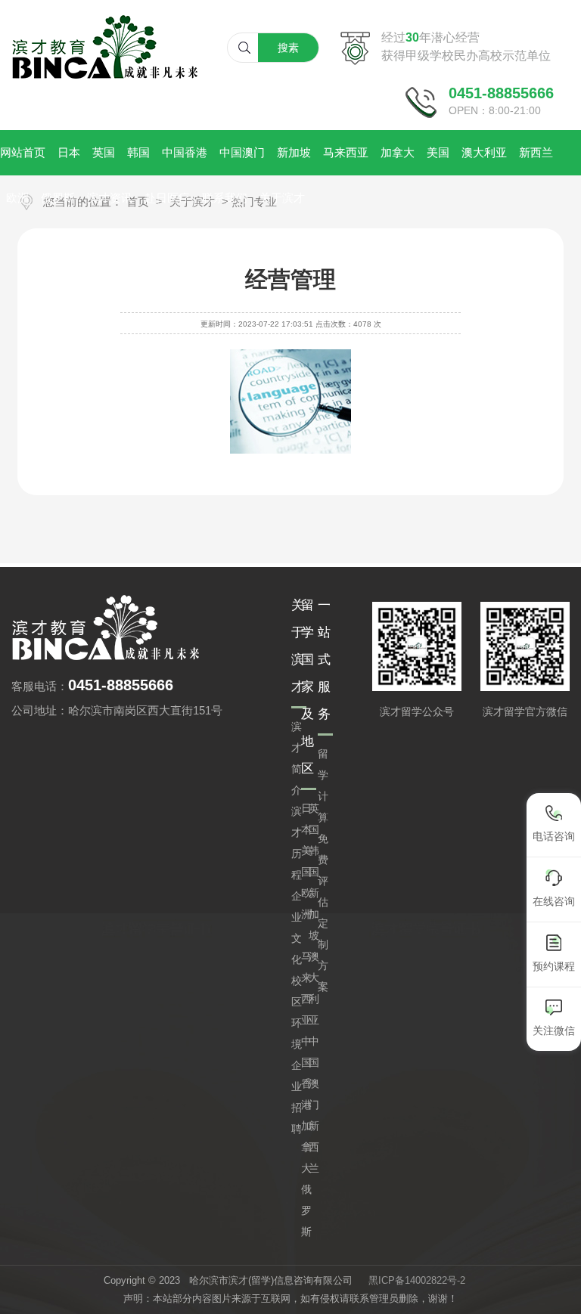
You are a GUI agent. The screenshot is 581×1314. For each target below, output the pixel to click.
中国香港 (184, 153)
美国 (438, 153)
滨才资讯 (109, 198)
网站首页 (22, 153)
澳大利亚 (484, 153)
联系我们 (224, 198)
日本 (68, 153)
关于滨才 (282, 198)
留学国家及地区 (307, 687)
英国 (103, 153)
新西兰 (536, 153)
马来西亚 (345, 153)
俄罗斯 (58, 198)
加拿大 (398, 153)
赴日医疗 (167, 198)
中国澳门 (242, 153)
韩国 (138, 153)
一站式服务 (324, 659)
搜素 (288, 48)
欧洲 (17, 198)
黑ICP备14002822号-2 (416, 1280)
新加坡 (294, 153)
